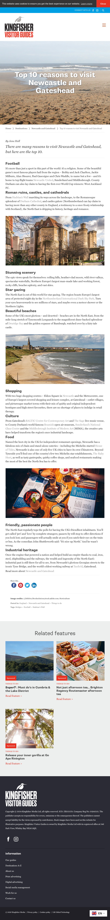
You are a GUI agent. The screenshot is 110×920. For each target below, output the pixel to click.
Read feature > (13, 696)
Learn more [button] (86, 3)
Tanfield (78, 566)
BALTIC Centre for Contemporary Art (47, 421)
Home (8, 128)
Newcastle (68, 396)
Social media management (17, 887)
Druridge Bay (15, 323)
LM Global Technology (61, 912)
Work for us (11, 892)
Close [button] (103, 4)
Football (27, 607)
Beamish (49, 424)
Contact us (10, 898)
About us (9, 870)
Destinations (21, 128)
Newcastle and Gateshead (44, 128)
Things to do (56, 603)
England (22, 603)
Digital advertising (14, 881)
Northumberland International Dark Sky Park (68, 298)
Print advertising (13, 876)
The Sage (79, 421)
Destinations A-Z (13, 865)
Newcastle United (43, 180)
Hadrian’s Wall (20, 197)
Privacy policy (32, 912)
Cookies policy (45, 912)
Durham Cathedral (30, 201)
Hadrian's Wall (39, 607)
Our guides (10, 860)
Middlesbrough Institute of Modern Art (51, 428)
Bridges (18, 607)
